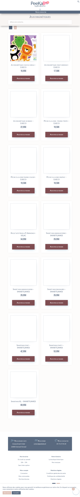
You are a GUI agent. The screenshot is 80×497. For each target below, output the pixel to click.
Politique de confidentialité (56, 476)
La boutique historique (56, 459)
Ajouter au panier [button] (23, 78)
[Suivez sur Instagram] (15, 12)
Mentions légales (56, 479)
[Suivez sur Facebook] (11, 12)
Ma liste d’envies (24, 479)
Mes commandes (24, 476)
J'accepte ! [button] (16, 493)
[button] (78, 2)
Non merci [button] (7, 493)
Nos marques (56, 462)
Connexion (24, 473)
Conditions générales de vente (56, 473)
